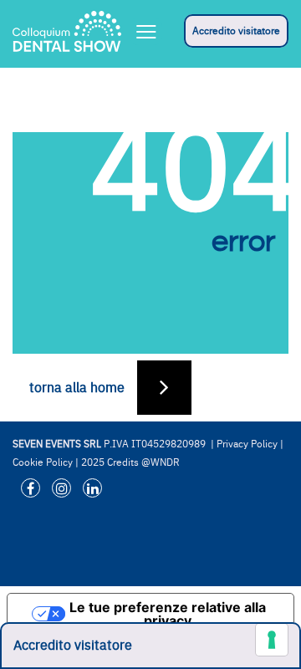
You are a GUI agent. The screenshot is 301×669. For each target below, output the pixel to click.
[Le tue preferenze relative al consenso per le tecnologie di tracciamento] (272, 640)
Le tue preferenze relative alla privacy (167, 614)
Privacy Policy (247, 444)
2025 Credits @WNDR (130, 462)
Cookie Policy (43, 462)
